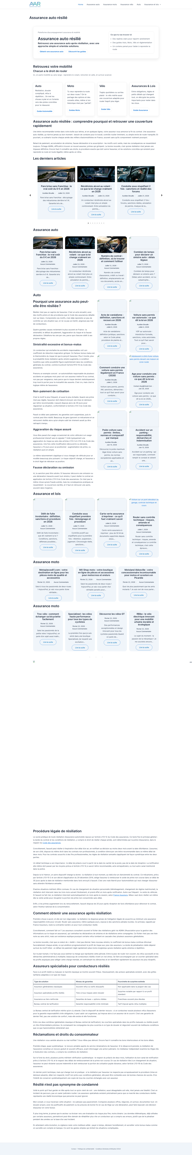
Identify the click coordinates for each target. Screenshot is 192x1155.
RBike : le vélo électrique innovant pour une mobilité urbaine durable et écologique (144, 619)
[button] (160, 4)
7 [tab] (101, 223)
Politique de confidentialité (86, 1149)
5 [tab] (97, 223)
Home (80, 4)
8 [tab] (104, 223)
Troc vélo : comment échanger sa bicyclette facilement (48, 617)
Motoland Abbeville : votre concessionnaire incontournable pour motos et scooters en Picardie (138, 574)
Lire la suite (56, 209)
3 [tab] (93, 223)
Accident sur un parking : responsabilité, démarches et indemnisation (144, 435)
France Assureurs (120, 895)
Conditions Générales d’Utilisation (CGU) (108, 1149)
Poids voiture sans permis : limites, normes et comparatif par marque (112, 434)
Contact (73, 1149)
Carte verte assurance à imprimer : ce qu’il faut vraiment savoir (112, 516)
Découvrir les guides (77, 51)
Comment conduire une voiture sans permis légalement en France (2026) (112, 371)
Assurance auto (93, 4)
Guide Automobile (44, 111)
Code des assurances (52, 843)
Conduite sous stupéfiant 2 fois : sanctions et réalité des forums (135, 189)
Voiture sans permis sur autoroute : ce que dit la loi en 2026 (144, 318)
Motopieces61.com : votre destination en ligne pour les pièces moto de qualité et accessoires (53, 574)
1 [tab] (88, 223)
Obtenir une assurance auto (51, 51)
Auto (139, 4)
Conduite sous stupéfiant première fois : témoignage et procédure (80, 517)
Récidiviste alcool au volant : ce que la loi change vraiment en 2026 (96, 189)
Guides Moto (74, 110)
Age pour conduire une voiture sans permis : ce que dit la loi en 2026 (144, 377)
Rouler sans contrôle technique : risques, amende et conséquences (144, 521)
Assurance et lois (151, 4)
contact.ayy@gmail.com (143, 386)
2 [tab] (90, 223)
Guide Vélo (105, 109)
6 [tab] (99, 223)
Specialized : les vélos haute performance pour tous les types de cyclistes (80, 618)
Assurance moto (110, 4)
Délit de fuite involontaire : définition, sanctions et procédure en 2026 (48, 517)
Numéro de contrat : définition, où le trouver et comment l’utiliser (112, 259)
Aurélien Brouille (48, 193)
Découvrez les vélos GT (112, 614)
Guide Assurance (140, 110)
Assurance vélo (126, 4)
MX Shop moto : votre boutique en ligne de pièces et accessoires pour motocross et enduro (96, 573)
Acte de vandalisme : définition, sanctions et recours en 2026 (112, 318)
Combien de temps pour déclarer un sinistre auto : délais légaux (144, 256)
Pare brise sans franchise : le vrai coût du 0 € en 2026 (56, 187)
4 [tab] (95, 223)
